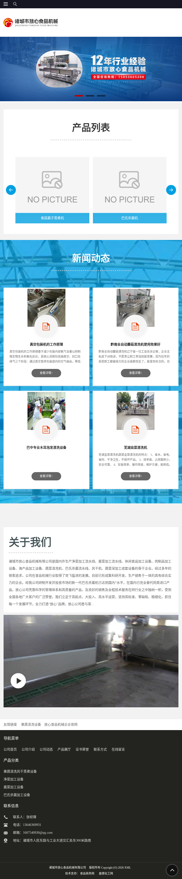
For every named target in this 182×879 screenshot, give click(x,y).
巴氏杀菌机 (129, 218)
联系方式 (100, 749)
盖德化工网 (106, 873)
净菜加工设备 (13, 779)
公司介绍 (28, 749)
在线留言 (118, 749)
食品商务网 (87, 873)
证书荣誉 (82, 749)
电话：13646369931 (27, 825)
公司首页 (10, 749)
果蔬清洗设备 (31, 724)
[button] (11, 190)
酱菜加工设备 (13, 787)
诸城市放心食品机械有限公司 (67, 867)
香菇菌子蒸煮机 (52, 218)
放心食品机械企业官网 (60, 724)
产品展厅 (64, 749)
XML (127, 867)
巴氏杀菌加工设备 (17, 795)
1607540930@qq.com (38, 832)
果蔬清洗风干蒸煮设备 (20, 771)
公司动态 (46, 749)
